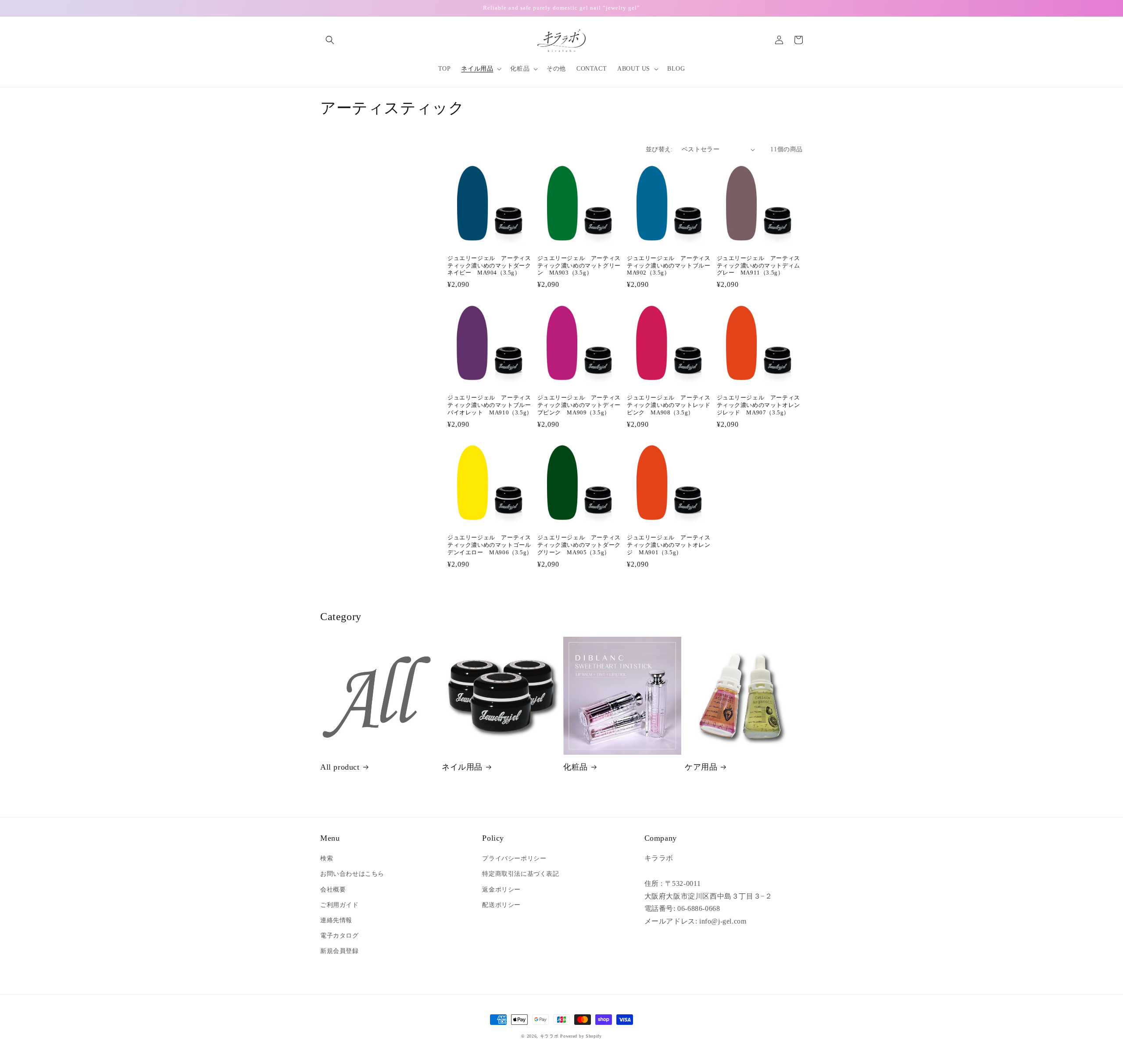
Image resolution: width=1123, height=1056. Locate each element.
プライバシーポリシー (514, 858)
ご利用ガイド (339, 905)
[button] (330, 40)
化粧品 (575, 767)
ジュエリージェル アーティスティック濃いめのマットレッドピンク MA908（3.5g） (668, 405)
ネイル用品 (462, 767)
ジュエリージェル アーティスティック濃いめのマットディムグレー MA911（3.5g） (758, 265)
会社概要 (333, 889)
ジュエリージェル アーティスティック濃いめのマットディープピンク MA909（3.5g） (579, 405)
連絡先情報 (336, 920)
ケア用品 (701, 767)
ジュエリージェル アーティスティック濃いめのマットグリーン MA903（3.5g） (579, 265)
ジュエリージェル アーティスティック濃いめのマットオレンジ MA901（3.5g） (668, 545)
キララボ (549, 1036)
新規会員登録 (339, 951)
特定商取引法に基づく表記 (520, 873)
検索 (326, 858)
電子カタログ (339, 935)
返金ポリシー (501, 889)
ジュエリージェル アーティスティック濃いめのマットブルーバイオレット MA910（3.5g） (490, 405)
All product (340, 767)
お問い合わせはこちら (352, 873)
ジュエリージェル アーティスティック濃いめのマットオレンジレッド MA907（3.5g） (758, 405)
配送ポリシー (501, 905)
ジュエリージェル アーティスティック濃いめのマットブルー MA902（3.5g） (670, 265)
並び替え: (659, 149)
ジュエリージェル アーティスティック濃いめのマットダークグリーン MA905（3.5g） (579, 545)
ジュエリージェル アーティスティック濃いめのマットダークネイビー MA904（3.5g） (489, 265)
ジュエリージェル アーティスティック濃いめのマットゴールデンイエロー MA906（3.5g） (490, 545)
